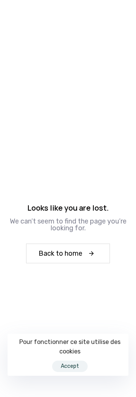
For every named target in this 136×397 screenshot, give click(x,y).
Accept (70, 366)
